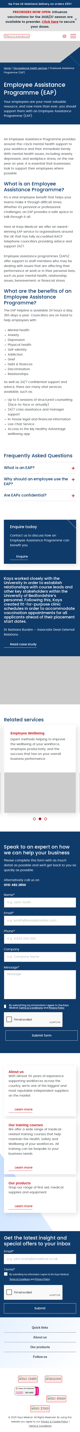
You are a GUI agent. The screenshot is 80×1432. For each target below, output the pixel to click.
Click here (50, 21)
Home (7, 68)
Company (11, 949)
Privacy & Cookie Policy (54, 1421)
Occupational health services (30, 68)
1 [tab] (34, 819)
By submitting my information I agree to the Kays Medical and (39, 1006)
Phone (9, 931)
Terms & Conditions (31, 1007)
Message (11, 967)
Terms (9, 1269)
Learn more (23, 1109)
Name (9, 894)
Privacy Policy (56, 1007)
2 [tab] (40, 819)
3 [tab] (45, 819)
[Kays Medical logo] (17, 36)
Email (9, 913)
